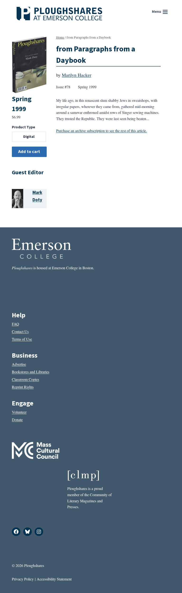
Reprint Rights (23, 386)
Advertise (19, 364)
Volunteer (19, 411)
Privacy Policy (23, 578)
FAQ (15, 323)
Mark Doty (37, 196)
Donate (17, 419)
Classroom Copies (25, 379)
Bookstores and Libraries (30, 371)
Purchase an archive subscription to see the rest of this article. (101, 130)
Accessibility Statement (54, 578)
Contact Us (20, 331)
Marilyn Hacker (76, 75)
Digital (29, 136)
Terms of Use (22, 339)
